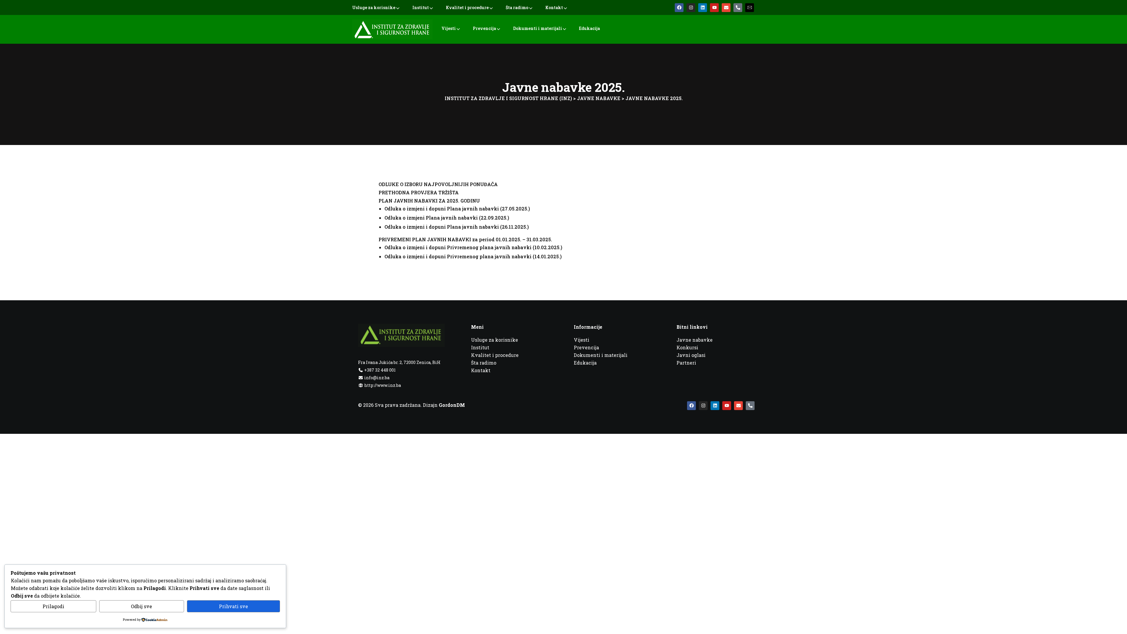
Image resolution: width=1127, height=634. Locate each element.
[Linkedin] (702, 7)
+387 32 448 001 (379, 370)
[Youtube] (714, 7)
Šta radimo (517, 7)
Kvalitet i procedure (467, 7)
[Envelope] (726, 7)
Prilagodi (53, 606)
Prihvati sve (233, 606)
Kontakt (554, 7)
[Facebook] (679, 7)
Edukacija (589, 28)
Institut (420, 7)
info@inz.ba (376, 377)
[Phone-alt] (737, 7)
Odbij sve (141, 606)
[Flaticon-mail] (749, 7)
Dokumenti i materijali (537, 28)
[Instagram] (690, 7)
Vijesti (448, 28)
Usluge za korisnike (373, 7)
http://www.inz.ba (382, 385)
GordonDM (452, 405)
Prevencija (484, 28)
